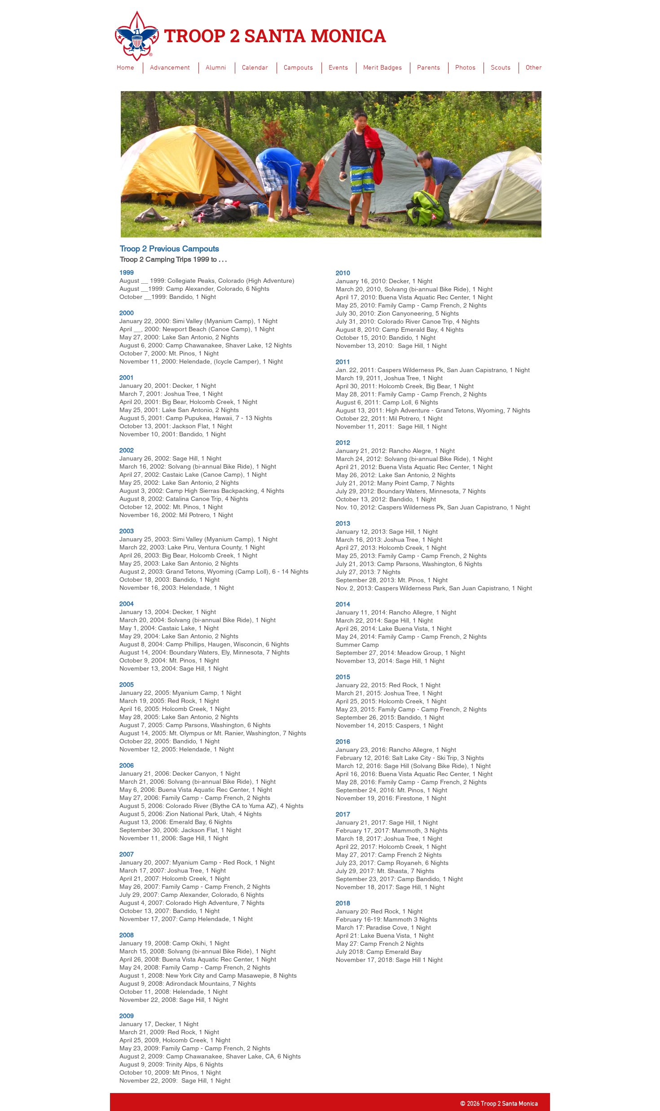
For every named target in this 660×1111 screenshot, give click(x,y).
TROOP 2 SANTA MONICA (275, 35)
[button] (170, 68)
